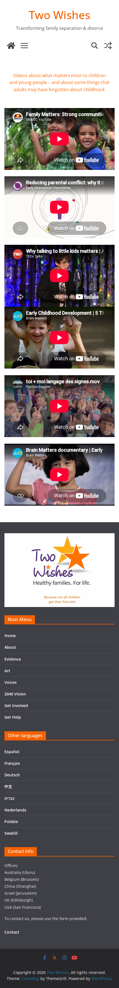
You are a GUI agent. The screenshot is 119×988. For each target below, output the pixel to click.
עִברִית (9, 798)
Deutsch (12, 774)
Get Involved (16, 705)
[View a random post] (108, 45)
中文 (8, 786)
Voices (10, 682)
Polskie (11, 821)
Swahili (11, 833)
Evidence (12, 659)
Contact (11, 932)
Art (7, 670)
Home (10, 635)
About (10, 647)
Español (11, 751)
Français (12, 763)
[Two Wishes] (11, 45)
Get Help (12, 717)
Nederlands (15, 810)
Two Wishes (59, 14)
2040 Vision (15, 694)
